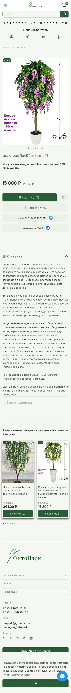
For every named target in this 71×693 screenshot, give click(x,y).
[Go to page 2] (5, 523)
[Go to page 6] (14, 523)
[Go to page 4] (10, 523)
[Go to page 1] (3, 523)
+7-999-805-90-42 (15, 612)
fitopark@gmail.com (16, 623)
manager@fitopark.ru (16, 627)
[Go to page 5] (12, 523)
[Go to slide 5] (37, 148)
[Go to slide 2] (30, 148)
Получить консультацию (35, 650)
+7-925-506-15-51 (14, 608)
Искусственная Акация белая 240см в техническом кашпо (16, 490)
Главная (7, 47)
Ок (35, 683)
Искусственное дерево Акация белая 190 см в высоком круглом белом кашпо (53, 492)
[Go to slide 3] (33, 148)
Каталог (20, 47)
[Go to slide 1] (28, 148)
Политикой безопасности (17, 674)
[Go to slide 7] (42, 148)
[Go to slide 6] (40, 148)
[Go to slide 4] (35, 148)
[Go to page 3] (7, 523)
